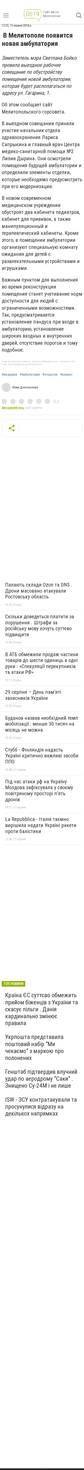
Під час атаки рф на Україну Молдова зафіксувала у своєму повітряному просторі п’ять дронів (39, 791)
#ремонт (66, 375)
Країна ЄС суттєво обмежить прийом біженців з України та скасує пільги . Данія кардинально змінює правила (41, 1009)
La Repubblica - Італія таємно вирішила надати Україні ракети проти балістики (40, 825)
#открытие (50, 375)
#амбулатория (30, 375)
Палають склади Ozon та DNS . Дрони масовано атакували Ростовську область (38, 591)
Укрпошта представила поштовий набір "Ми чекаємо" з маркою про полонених (34, 1047)
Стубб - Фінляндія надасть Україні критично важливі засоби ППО (41, 756)
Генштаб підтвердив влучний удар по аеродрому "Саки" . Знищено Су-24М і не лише (41, 1078)
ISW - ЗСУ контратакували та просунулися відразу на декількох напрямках (41, 1106)
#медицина (9, 375)
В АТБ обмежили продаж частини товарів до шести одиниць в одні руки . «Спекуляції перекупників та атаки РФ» (41, 663)
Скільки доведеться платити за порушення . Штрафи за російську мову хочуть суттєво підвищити (39, 626)
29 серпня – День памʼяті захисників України (33, 695)
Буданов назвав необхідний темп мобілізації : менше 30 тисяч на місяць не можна (41, 724)
